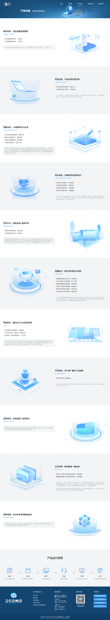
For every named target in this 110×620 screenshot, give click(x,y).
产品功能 (80, 4)
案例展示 (101, 4)
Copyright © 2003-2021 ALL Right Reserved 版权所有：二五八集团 (55, 616)
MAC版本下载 (100, 599)
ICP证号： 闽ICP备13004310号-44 (48, 618)
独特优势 (90, 4)
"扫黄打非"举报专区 (60, 618)
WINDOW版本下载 (100, 596)
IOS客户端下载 (100, 602)
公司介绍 (35, 595)
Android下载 (100, 606)
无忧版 (70, 4)
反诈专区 (67, 618)
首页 (61, 4)
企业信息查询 (36, 602)
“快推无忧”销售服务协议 (39, 605)
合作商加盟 (36, 600)
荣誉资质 (35, 597)
